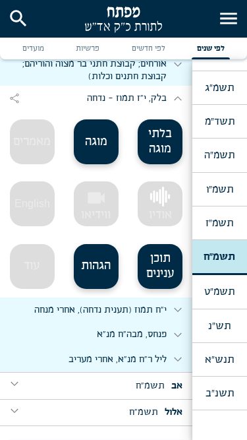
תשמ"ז (219, 223)
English (32, 203)
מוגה (96, 142)
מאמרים (32, 142)
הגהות (96, 266)
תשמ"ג (219, 87)
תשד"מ (219, 121)
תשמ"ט (219, 291)
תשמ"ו (219, 189)
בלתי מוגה (160, 141)
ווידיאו (96, 204)
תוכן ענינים (160, 266)
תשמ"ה (219, 155)
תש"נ (219, 325)
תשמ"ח (219, 256)
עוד (32, 266)
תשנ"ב (220, 393)
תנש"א (219, 359)
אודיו (160, 215)
